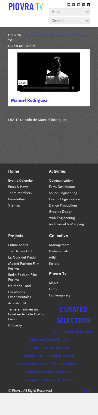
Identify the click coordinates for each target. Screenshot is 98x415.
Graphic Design (60, 212)
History (54, 264)
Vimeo (83, 4)
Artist (52, 257)
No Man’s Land (19, 286)
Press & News (18, 187)
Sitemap (14, 205)
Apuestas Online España (49, 339)
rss (88, 4)
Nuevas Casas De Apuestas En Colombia (49, 363)
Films (53, 289)
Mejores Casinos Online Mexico (49, 355)
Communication (61, 180)
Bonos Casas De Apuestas (49, 347)
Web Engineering (62, 218)
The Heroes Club (20, 251)
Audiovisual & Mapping (66, 224)
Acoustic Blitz (18, 303)
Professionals (58, 251)
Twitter (69, 4)
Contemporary (60, 295)
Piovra (17, 390)
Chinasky (15, 325)
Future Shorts (18, 245)
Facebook (73, 4)
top (87, 390)
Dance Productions (63, 205)
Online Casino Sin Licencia (73, 331)
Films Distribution (62, 187)
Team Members (20, 193)
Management (59, 245)
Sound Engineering (63, 193)
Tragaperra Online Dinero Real (49, 372)
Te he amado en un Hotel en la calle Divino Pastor (26, 314)
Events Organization (64, 199)
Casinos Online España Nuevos (49, 380)
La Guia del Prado (22, 257)
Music (53, 283)
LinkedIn (78, 4)
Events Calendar (20, 180)
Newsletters (17, 199)
